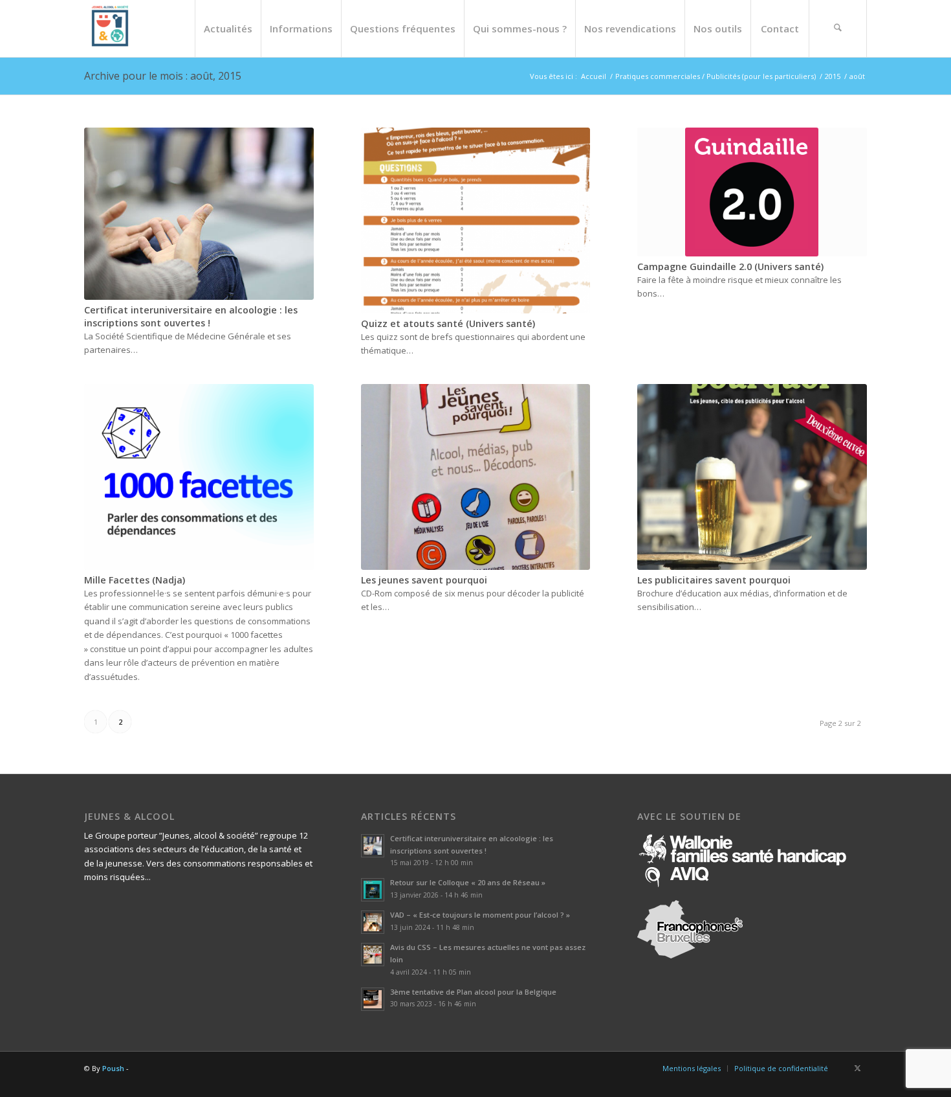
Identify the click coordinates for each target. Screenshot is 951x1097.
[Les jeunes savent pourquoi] (476, 477)
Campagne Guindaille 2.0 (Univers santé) (730, 266)
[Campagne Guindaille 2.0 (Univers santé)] (752, 192)
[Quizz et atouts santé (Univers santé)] (476, 220)
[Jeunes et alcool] (110, 28)
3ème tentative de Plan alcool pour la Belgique (473, 992)
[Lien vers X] (857, 1068)
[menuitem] (228, 28)
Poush (113, 1068)
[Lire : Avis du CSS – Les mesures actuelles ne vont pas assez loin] (372, 954)
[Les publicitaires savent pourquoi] (752, 477)
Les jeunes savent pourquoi (424, 580)
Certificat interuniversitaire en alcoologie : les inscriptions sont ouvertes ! (191, 316)
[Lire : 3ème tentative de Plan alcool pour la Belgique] (372, 999)
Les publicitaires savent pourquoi (714, 580)
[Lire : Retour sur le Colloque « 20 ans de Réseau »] (372, 889)
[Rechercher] (838, 28)
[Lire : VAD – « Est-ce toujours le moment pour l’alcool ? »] (372, 922)
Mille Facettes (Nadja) (134, 580)
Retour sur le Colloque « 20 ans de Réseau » (467, 882)
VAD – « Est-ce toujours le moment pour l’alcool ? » (480, 915)
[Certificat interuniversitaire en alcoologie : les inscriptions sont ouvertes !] (199, 214)
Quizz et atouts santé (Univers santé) (448, 323)
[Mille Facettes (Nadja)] (199, 477)
